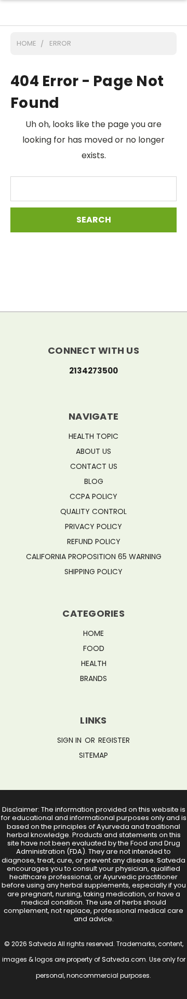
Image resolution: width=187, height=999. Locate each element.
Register (114, 740)
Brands (93, 678)
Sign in (70, 740)
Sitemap (93, 755)
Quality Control (93, 511)
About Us (93, 451)
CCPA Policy (93, 496)
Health (93, 663)
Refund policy (94, 541)
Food (93, 648)
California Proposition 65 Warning (94, 556)
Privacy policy (93, 526)
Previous (16, 988)
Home (93, 633)
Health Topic (93, 436)
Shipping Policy (93, 571)
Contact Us (93, 466)
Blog (93, 481)
